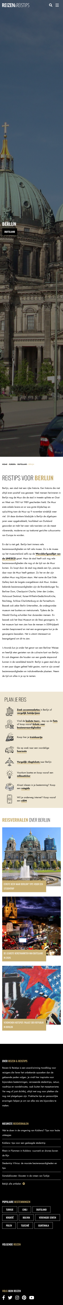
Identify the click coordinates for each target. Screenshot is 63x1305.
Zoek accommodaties (28, 709)
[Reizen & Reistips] (15, 5)
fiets (55, 721)
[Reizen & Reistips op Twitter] (10, 1298)
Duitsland (22, 464)
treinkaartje (36, 737)
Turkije (9, 1209)
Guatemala (43, 1225)
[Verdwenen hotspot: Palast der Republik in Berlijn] (31, 998)
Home (4, 464)
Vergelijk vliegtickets (28, 762)
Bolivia (26, 1217)
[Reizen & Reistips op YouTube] (31, 1298)
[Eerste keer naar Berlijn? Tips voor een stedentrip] (31, 859)
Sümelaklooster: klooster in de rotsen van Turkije (25, 1175)
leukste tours (33, 721)
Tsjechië (25, 1225)
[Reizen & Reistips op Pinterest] (24, 1298)
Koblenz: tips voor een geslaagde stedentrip (23, 1143)
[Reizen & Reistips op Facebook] (3, 1298)
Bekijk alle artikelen (11, 1183)
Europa (12, 464)
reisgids (25, 788)
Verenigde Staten (47, 1217)
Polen (9, 1225)
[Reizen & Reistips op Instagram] (17, 1298)
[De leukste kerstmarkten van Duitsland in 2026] (31, 929)
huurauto (22, 751)
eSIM (24, 800)
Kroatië (10, 1217)
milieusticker (23, 776)
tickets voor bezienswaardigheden (31, 725)
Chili (24, 1209)
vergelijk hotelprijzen (28, 713)
